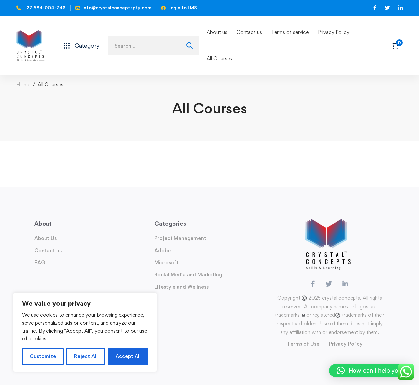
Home (23, 84)
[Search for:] (153, 46)
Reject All (86, 356)
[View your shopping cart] (397, 46)
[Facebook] (312, 284)
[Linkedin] (345, 284)
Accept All (128, 356)
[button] (370, 370)
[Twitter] (328, 284)
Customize (43, 356)
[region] (85, 332)
